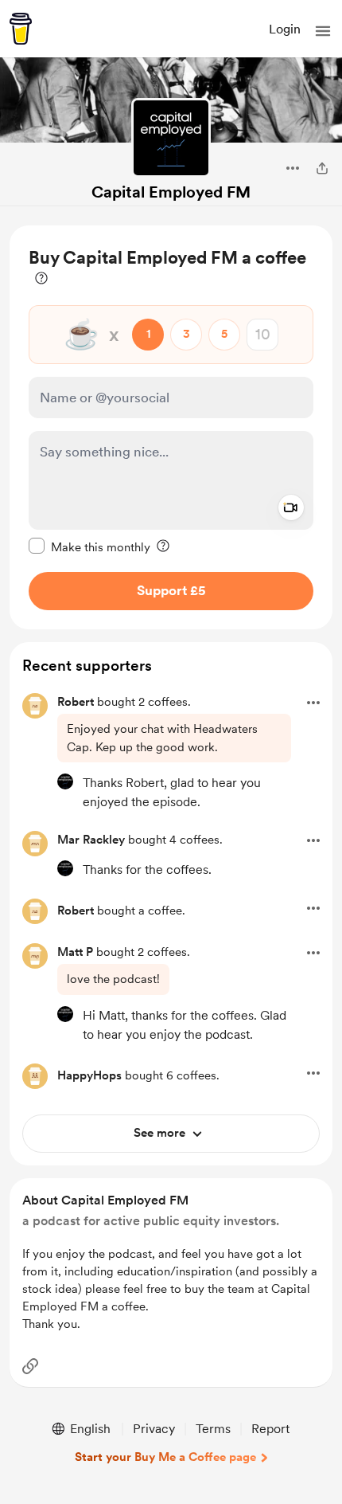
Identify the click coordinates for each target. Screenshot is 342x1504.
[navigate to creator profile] (171, 138)
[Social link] (30, 1366)
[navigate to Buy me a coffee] (21, 29)
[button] (322, 31)
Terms (213, 1428)
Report (270, 1428)
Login (285, 29)
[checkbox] (89, 546)
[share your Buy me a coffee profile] (322, 168)
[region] (171, 427)
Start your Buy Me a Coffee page (165, 1457)
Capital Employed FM (171, 192)
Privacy (154, 1428)
